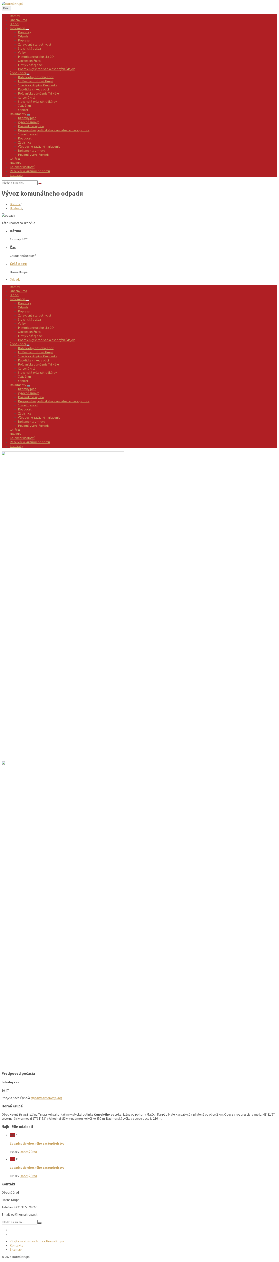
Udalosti (16, 208)
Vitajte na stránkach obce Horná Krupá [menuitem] (37, 1241)
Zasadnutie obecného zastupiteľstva (37, 1143)
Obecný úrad (28, 1152)
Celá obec (18, 263)
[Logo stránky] (12, 4)
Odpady (15, 279)
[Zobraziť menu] (27, 29)
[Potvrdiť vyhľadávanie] (39, 183)
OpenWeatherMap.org (46, 1098)
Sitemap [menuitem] (16, 1249)
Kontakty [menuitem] (16, 1245)
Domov (15, 204)
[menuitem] (15, 16)
